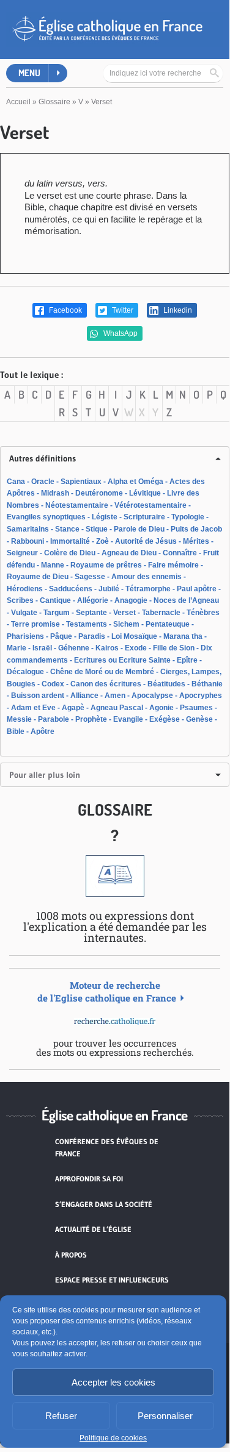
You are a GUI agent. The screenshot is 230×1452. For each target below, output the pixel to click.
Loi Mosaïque (134, 636)
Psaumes (196, 707)
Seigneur (22, 553)
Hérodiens (25, 589)
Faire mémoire (173, 565)
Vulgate (24, 612)
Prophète (91, 719)
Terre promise (35, 624)
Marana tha (182, 636)
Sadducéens (70, 589)
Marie (16, 648)
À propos (71, 1254)
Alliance (84, 695)
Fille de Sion (174, 648)
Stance (67, 529)
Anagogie (130, 600)
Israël (42, 648)
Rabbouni (27, 541)
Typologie (187, 517)
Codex (53, 684)
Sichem (126, 624)
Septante (91, 612)
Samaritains (28, 529)
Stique (97, 529)
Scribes (20, 600)
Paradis (91, 636)
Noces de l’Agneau (186, 600)
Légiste (104, 517)
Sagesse (90, 576)
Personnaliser (165, 1416)
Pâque (61, 636)
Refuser (61, 1416)
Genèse (199, 719)
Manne (52, 565)
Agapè (73, 707)
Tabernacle (161, 612)
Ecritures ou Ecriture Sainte (122, 660)
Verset (124, 612)
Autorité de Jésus (146, 541)
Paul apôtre (197, 589)
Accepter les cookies (113, 1382)
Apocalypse (152, 695)
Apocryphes (200, 695)
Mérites (196, 541)
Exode (136, 648)
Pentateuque (168, 624)
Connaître (180, 553)
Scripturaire (144, 517)
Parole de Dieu (139, 529)
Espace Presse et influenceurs (112, 1279)
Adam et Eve (33, 707)
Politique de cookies (113, 1438)
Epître (187, 660)
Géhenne (73, 648)
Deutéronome (99, 493)
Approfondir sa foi (89, 1178)
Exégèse (164, 719)
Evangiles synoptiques (46, 517)
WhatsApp (120, 333)
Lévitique (145, 493)
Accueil (18, 102)
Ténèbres (203, 612)
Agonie (161, 707)
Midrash (55, 493)
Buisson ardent (37, 695)
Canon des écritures (105, 684)
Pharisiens (25, 636)
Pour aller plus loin (44, 774)
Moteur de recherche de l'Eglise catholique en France (106, 991)
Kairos (107, 648)
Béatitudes (166, 684)
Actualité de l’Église (93, 1229)
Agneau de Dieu (129, 553)
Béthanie (207, 684)
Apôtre (42, 731)
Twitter (121, 310)
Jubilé (108, 589)
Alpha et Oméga (135, 481)
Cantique (55, 600)
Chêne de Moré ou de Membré (102, 671)
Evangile (128, 719)
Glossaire (54, 102)
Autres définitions (42, 458)
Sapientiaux (81, 481)
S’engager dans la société (103, 1204)
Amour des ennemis (146, 576)
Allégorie (92, 600)
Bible (15, 731)
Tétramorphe (148, 589)
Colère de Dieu (69, 553)
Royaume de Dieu (38, 576)
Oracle (42, 481)
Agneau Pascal (117, 707)
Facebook (64, 310)
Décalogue (25, 671)
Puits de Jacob (196, 529)
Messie (19, 719)
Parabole (53, 719)
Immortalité (70, 541)
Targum (56, 612)
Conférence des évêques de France (106, 1147)
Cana (16, 481)
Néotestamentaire (76, 505)
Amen (115, 695)
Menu (29, 73)
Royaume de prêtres (106, 565)
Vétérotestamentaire (150, 505)
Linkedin (176, 310)
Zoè (102, 541)
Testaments (86, 624)
